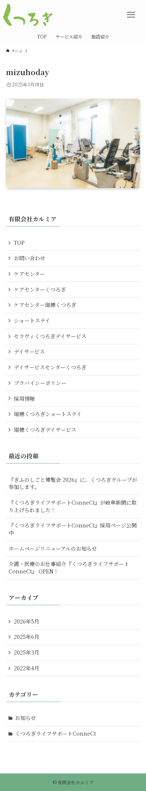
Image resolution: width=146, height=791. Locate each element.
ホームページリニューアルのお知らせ (53, 548)
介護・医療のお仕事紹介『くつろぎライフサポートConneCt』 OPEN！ (69, 567)
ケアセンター (29, 273)
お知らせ (25, 717)
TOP (19, 242)
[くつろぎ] (27, 15)
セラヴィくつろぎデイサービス (50, 336)
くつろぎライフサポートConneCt (55, 733)
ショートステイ (32, 320)
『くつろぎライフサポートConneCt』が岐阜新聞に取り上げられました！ (73, 506)
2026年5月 (26, 621)
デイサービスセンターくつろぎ (50, 367)
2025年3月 (26, 652)
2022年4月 (26, 668)
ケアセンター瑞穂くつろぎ (45, 304)
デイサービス (29, 351)
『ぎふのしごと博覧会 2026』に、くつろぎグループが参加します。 (73, 483)
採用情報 (24, 398)
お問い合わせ (29, 258)
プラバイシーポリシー (40, 383)
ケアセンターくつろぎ (40, 289)
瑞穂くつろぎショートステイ (48, 414)
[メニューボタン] (131, 15)
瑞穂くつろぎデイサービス (45, 429)
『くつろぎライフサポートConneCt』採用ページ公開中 (73, 528)
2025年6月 (26, 636)
